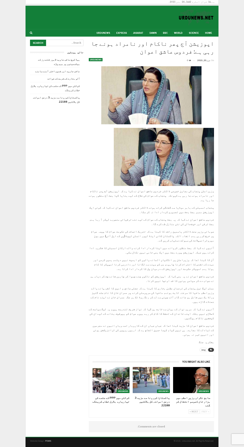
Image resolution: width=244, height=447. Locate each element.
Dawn (153, 33)
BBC (165, 33)
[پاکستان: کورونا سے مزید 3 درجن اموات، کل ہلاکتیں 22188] (151, 380)
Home (208, 33)
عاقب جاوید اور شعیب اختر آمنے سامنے (57, 71)
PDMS (48, 441)
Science (194, 33)
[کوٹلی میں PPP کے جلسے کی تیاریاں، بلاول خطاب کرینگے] (111, 380)
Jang (203, 350)
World (178, 33)
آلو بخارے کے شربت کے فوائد (63, 78)
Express (121, 33)
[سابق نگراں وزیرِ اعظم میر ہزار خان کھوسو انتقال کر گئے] (191, 380)
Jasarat (138, 33)
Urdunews (103, 33)
